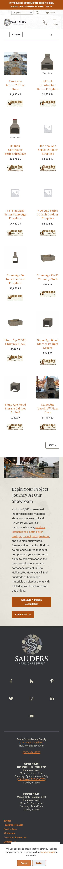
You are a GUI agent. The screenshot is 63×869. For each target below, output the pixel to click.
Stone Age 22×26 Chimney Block (15, 342)
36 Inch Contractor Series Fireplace (15, 149)
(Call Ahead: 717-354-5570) (31, 779)
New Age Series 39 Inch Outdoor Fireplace (47, 214)
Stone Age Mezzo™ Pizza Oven (15, 85)
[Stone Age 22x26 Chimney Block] (15, 322)
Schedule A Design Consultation (31, 601)
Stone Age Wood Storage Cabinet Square (47, 344)
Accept (24, 863)
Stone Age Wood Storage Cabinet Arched (15, 408)
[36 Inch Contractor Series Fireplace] (15, 128)
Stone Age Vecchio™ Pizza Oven (47, 408)
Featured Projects (13, 824)
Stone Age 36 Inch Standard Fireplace (15, 279)
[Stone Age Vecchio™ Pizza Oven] (47, 387)
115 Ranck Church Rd (31, 742)
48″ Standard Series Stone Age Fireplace (15, 214)
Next (50, 445)
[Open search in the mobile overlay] (37, 12)
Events (7, 820)
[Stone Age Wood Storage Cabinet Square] (47, 322)
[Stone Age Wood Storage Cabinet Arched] (15, 387)
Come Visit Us (23, 614)
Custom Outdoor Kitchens (38, 3)
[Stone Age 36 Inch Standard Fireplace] (15, 257)
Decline (39, 863)
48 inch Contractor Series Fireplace (47, 85)
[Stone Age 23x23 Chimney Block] (47, 257)
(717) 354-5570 (31, 752)
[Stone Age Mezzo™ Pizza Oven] (15, 63)
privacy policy (48, 852)
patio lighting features (36, 536)
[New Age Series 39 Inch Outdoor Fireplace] (47, 193)
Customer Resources (15, 837)
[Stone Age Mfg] (15, 103)
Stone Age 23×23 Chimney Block (47, 277)
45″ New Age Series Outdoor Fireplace (48, 149)
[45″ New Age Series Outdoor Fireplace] (47, 128)
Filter (17, 34)
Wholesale (9, 833)
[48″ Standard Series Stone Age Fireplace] (15, 193)
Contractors (10, 829)
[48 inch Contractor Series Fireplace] (47, 63)
